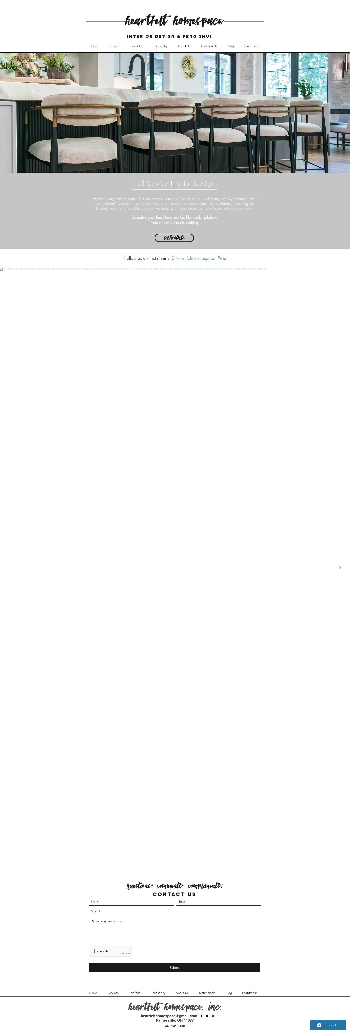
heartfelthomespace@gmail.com (169, 1016)
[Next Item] (339, 567)
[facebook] (201, 1016)
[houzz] (207, 1016)
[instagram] (212, 1016)
